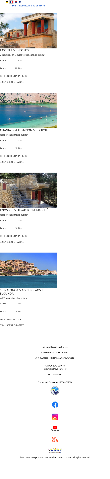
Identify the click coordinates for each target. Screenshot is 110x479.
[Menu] (7, 8)
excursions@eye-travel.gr (55, 369)
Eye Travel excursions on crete (28, 5)
